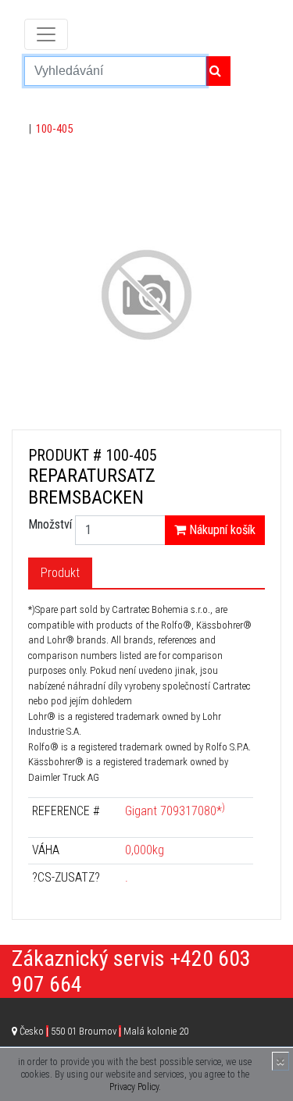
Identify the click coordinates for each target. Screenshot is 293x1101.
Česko (104, 1031)
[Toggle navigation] (46, 34)
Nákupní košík (220, 529)
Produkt (60, 572)
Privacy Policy (134, 1086)
